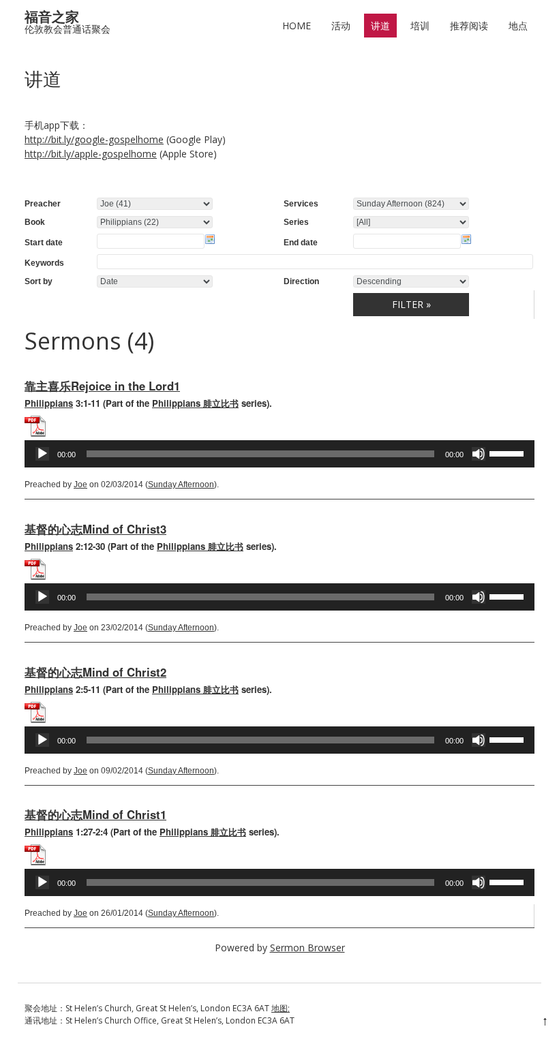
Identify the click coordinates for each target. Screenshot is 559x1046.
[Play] (42, 454)
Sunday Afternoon (181, 484)
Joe (80, 484)
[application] (279, 453)
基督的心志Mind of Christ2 (95, 672)
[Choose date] (210, 239)
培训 (419, 25)
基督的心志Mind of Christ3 (95, 529)
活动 (340, 25)
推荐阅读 (469, 25)
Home (296, 25)
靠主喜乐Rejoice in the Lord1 (102, 386)
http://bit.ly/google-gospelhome (94, 139)
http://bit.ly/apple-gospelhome (91, 153)
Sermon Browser (307, 947)
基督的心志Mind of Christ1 (95, 814)
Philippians (49, 403)
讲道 (380, 25)
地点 (518, 25)
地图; (280, 1008)
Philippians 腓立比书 (195, 403)
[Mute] (478, 454)
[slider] (508, 452)
